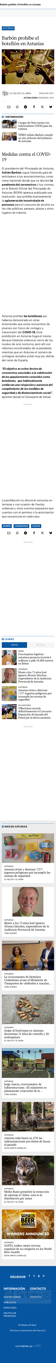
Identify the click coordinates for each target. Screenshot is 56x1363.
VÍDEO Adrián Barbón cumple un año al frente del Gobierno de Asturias (35, 138)
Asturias (8, 28)
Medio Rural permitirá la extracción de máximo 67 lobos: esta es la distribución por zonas (26, 1195)
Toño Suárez (10, 933)
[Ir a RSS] (43, 1275)
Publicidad (10, 1302)
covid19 (36, 526)
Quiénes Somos (12, 1297)
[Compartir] (17, 107)
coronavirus (21, 526)
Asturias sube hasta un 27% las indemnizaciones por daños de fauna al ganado (27, 1141)
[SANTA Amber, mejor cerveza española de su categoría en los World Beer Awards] (28, 1224)
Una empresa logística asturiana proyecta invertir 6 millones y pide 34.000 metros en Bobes (35, 659)
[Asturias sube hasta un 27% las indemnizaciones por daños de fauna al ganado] (28, 1117)
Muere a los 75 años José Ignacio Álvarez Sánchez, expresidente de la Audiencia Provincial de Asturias (34, 677)
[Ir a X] (34, 1275)
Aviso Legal (10, 1307)
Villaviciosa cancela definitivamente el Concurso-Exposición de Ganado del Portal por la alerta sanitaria (35, 713)
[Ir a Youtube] (38, 1275)
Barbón (7, 526)
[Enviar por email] (8, 107)
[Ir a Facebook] (29, 1275)
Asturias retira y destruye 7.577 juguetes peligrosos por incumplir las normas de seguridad (35, 695)
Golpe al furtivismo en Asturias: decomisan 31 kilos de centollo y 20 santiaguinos (26, 1034)
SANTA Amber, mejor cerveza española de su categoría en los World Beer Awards (28, 1249)
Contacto (35, 1297)
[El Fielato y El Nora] (5, 93)
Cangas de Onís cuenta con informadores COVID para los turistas (35, 126)
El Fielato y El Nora (20, 93)
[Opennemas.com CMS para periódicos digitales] (28, 1346)
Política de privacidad (10, 1314)
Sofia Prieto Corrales (15, 1148)
